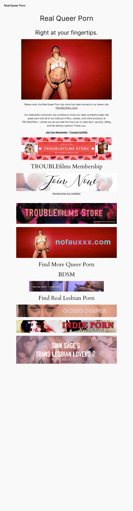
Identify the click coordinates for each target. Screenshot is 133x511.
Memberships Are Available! (67, 193)
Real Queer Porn (14, 5)
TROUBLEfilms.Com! (66, 108)
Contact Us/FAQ (78, 132)
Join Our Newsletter (57, 132)
